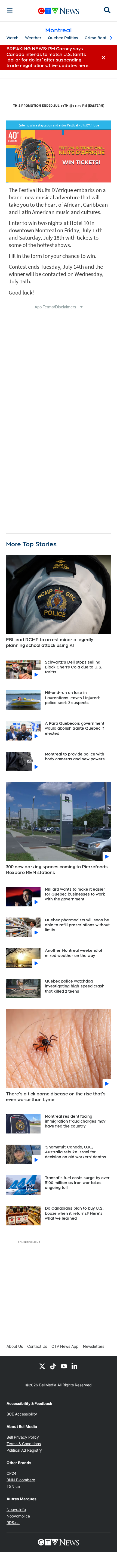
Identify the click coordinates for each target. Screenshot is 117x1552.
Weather (33, 38)
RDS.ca (13, 1522)
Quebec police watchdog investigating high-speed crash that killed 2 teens (74, 986)
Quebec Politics (63, 38)
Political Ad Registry (24, 1450)
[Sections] (9, 10)
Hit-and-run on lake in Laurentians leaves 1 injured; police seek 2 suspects (72, 697)
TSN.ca (13, 1486)
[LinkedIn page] (75, 1366)
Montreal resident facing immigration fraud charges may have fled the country (75, 1121)
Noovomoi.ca (18, 1516)
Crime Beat (95, 38)
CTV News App (65, 1346)
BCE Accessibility (22, 1414)
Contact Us (37, 1346)
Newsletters (93, 1346)
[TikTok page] (53, 1366)
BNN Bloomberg (21, 1479)
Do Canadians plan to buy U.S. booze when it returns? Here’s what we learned (74, 1213)
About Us (15, 1346)
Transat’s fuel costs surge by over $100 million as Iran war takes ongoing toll (77, 1183)
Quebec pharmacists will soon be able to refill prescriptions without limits (77, 925)
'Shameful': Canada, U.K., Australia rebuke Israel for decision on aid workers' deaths (75, 1152)
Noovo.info (16, 1509)
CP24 (11, 1473)
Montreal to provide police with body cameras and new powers (75, 756)
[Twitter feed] (42, 1366)
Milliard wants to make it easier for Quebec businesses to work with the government (75, 894)
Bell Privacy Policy (23, 1437)
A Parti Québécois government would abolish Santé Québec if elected (74, 728)
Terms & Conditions (24, 1443)
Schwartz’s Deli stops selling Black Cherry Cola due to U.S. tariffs (73, 667)
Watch (13, 38)
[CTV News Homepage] (58, 11)
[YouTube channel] (64, 1366)
